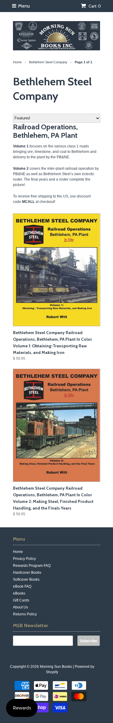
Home (18, 552)
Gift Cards (21, 600)
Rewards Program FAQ (32, 566)
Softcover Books (26, 579)
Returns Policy (25, 614)
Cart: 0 (94, 6)
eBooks (19, 593)
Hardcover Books (27, 572)
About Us (20, 607)
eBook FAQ (22, 586)
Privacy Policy (24, 559)
